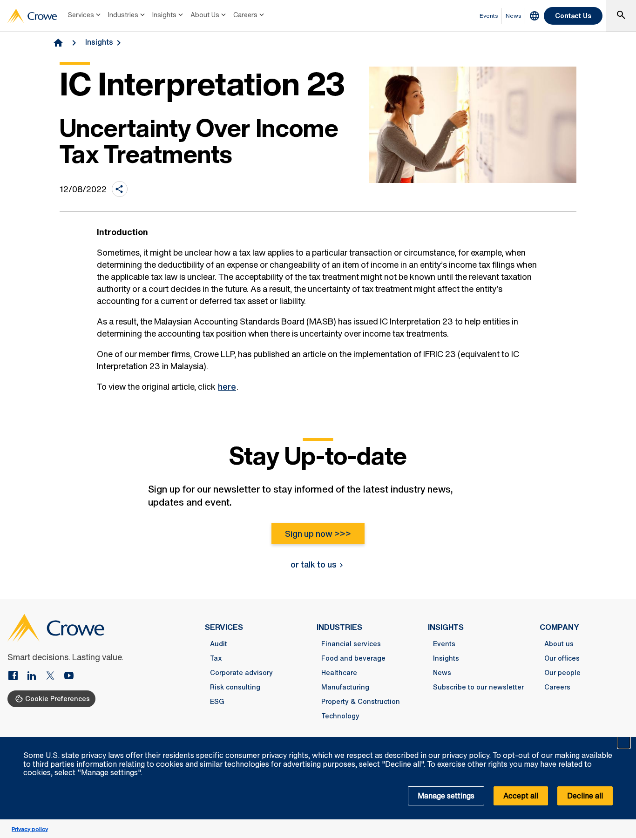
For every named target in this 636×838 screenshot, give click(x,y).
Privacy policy (30, 829)
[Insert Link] (16, 676)
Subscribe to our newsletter (478, 687)
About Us (204, 15)
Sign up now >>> (318, 533)
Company (559, 627)
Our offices (562, 658)
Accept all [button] (520, 795)
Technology (340, 716)
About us (559, 644)
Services (81, 15)
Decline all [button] (585, 795)
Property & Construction (360, 701)
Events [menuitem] (489, 16)
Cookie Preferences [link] (57, 698)
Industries (123, 15)
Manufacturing (345, 687)
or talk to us (314, 564)
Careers (245, 15)
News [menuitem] (513, 16)
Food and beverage (353, 658)
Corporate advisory (241, 672)
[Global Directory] (534, 16)
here (227, 386)
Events (444, 644)
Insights (164, 15)
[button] (624, 742)
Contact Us (573, 15)
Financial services (351, 644)
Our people (562, 672)
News (442, 672)
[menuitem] (85, 16)
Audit (218, 644)
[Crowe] (32, 16)
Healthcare (339, 672)
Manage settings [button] (446, 795)
